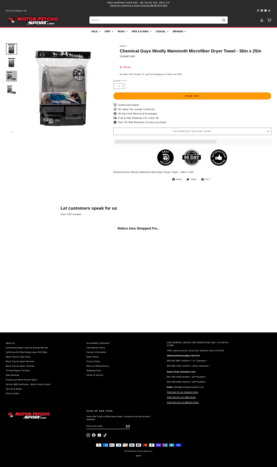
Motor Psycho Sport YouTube (20, 366)
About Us (10, 343)
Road (121, 31)
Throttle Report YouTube (18, 370)
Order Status (92, 357)
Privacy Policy (93, 361)
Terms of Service (94, 375)
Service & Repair (14, 389)
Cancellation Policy (95, 348)
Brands (178, 31)
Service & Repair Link (16, 11)
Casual (161, 31)
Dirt (108, 31)
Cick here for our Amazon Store (182, 392)
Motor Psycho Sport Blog (18, 357)
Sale (94, 31)
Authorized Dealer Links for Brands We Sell (27, 348)
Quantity (120, 81)
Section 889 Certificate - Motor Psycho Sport (28, 384)
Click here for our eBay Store (181, 397)
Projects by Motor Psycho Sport (21, 380)
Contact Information (96, 352)
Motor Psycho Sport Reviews (20, 361)
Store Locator (12, 393)
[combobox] (158, 20)
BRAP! (138, 456)
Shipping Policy (93, 370)
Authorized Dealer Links (192, 131)
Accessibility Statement (98, 343)
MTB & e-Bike (140, 31)
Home (123, 46)
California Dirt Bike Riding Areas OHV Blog (26, 352)
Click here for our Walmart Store (183, 402)
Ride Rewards (12, 375)
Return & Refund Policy (97, 366)
